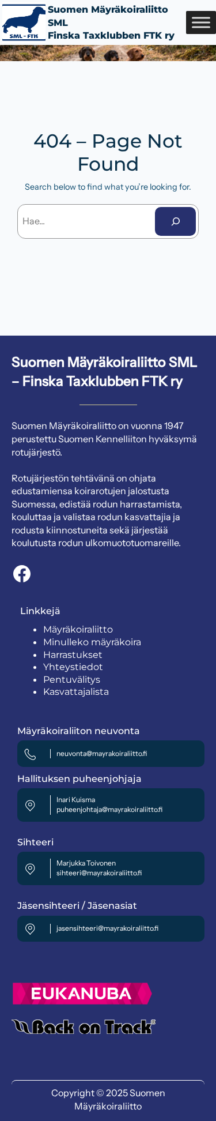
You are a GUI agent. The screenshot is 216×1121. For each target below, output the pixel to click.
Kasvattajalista (76, 691)
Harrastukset (73, 654)
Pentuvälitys (71, 679)
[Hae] (175, 221)
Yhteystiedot (73, 666)
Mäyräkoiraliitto (78, 629)
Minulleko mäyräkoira (92, 642)
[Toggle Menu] (201, 22)
